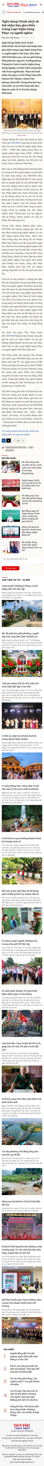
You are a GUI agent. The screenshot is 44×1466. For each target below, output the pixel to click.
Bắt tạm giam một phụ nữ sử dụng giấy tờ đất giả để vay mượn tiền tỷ (20, 892)
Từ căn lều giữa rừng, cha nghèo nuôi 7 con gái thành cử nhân (25, 1381)
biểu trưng (9, 450)
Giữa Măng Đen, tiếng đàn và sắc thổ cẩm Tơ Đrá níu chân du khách (20, 787)
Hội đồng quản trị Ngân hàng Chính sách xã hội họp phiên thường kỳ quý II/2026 (31, 516)
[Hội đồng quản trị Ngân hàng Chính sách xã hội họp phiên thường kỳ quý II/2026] (11, 516)
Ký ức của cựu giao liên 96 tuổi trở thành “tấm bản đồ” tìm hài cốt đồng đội (25, 1369)
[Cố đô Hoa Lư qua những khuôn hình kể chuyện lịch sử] (22, 870)
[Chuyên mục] (3, 4)
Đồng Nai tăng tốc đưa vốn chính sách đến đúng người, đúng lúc (31, 531)
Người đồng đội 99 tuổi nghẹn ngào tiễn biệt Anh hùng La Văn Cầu (24, 1356)
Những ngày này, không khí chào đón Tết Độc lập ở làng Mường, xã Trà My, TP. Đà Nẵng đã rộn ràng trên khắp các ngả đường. (22, 595)
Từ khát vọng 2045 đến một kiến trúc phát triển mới (22, 1100)
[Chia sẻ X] (8, 440)
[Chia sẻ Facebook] (4, 440)
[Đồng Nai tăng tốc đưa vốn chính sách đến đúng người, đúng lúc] (11, 532)
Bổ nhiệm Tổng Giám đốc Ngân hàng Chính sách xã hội (32, 546)
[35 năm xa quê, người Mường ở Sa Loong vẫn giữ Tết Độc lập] (22, 970)
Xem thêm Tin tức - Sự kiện (16, 580)
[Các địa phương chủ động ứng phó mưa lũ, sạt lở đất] (22, 1181)
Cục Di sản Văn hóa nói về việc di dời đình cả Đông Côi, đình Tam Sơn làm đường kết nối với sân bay (24, 1395)
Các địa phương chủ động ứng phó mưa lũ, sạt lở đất (20, 1153)
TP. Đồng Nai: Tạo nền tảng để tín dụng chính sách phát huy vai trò (32, 499)
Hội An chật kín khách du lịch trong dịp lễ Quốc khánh (19, 737)
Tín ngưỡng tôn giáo (31, 12)
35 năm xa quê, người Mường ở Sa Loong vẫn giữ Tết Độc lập (19, 942)
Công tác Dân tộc (13, 12)
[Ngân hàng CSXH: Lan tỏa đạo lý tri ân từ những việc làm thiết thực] (11, 485)
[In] (18, 440)
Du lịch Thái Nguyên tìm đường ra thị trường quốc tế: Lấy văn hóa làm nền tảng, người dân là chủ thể (22, 1249)
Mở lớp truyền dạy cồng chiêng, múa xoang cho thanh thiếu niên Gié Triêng (21, 1302)
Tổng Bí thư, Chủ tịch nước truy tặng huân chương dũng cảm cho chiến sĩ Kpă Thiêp (24, 1411)
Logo (31, 447)
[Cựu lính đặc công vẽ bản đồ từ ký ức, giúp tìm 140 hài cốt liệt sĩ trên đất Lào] (22, 1079)
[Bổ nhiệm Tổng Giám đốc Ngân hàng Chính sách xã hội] (11, 547)
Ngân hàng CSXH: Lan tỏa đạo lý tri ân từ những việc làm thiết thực (31, 484)
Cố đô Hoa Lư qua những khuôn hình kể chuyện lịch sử (21, 840)
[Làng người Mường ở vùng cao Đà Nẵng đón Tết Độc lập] (22, 613)
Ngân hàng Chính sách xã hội (16, 447)
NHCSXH (15, 142)
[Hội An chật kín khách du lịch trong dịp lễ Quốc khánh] (22, 765)
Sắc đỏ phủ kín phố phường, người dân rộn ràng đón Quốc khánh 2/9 (20, 635)
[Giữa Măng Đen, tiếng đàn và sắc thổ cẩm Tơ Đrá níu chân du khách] (22, 818)
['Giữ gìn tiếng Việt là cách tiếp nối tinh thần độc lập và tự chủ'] (22, 715)
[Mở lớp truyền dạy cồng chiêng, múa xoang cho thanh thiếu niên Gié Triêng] (22, 1330)
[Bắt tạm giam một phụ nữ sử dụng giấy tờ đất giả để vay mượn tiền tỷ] (22, 920)
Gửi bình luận (11, 568)
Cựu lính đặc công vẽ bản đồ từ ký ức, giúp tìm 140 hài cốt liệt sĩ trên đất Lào (21, 1046)
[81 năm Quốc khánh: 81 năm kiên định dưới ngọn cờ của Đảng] (22, 1023)
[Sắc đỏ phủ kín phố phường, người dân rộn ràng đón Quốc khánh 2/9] (22, 663)
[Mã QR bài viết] (23, 440)
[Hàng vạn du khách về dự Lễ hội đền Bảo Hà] (22, 1226)
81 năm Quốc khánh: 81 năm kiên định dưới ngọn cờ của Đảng (19, 992)
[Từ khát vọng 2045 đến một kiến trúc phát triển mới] (22, 1131)
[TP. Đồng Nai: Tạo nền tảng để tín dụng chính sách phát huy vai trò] (11, 501)
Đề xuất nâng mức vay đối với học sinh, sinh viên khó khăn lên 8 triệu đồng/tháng (32, 468)
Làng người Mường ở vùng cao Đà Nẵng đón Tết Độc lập (20, 587)
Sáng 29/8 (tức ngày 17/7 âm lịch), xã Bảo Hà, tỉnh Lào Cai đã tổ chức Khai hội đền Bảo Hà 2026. (22, 1209)
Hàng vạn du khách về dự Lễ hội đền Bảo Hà (21, 1203)
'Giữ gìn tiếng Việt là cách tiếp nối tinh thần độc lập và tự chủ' (20, 685)
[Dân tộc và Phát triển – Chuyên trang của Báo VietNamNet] (13, 4)
